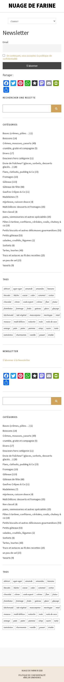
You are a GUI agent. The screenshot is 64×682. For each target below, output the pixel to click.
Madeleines (9, 196)
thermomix (21, 335)
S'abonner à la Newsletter (16, 360)
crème (39, 302)
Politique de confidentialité (32, 675)
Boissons (7, 138)
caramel (41, 295)
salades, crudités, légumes (17, 240)
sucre (48, 328)
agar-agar (17, 288)
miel (58, 315)
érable (51, 335)
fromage (19, 308)
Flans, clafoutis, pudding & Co (18, 171)
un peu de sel (10, 260)
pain (15, 328)
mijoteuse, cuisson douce (16, 201)
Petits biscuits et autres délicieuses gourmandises (30, 230)
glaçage (55, 308)
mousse (7, 321)
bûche (16, 295)
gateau (38, 308)
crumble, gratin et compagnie (18, 148)
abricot (7, 288)
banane (50, 288)
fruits (29, 308)
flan (47, 302)
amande (29, 288)
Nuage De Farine (32, 5)
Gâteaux (7, 181)
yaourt (42, 335)
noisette (32, 321)
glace (46, 308)
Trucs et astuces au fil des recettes (21, 255)
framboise (8, 308)
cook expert (28, 302)
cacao (24, 295)
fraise (54, 302)
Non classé (8, 211)
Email (5, 42)
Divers (6, 153)
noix (41, 321)
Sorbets (7, 245)
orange (7, 328)
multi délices (19, 321)
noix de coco (51, 321)
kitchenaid (8, 315)
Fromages (8, 176)
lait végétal (21, 315)
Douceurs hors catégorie (16, 158)
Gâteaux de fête (11, 186)
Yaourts (7, 265)
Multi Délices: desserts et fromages (22, 206)
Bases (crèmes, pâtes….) (16, 133)
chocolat (7, 302)
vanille (33, 335)
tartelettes (8, 335)
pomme (31, 328)
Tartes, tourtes (11, 250)
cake (33, 295)
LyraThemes (36, 677)
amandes (40, 288)
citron (17, 302)
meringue (48, 315)
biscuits (7, 295)
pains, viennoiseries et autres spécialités (25, 216)
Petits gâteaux (10, 235)
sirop (41, 328)
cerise (51, 295)
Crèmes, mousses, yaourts (17, 143)
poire (23, 328)
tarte (56, 328)
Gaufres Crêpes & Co (14, 191)
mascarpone (35, 315)
